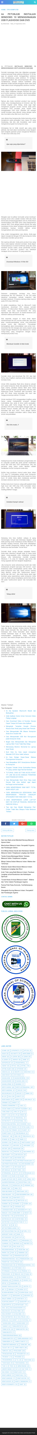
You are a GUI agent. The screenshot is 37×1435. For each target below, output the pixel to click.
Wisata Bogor (6, 1381)
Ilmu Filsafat (6, 1154)
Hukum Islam (16, 1148)
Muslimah (5, 1240)
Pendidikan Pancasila (8, 1259)
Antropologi (6, 1062)
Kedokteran (23, 1182)
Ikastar (16, 1151)
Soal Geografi (6, 1314)
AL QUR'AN (14, 1056)
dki (22, 1111)
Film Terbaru (13, 1130)
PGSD (15, 1271)
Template (5, 1350)
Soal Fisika (17, 1311)
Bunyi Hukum (6, 1099)
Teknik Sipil (23, 1344)
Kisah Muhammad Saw (23, 1194)
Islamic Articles (7, 1179)
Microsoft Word (7, 1234)
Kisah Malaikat (6, 1194)
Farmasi (4, 1127)
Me (13, 1225)
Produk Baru (6, 1274)
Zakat (21, 1384)
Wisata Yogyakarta (8, 1384)
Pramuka (24, 1271)
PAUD (12, 1252)
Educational (19, 1121)
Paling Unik (21, 1249)
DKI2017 (4, 1115)
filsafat (24, 1130)
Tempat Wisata (19, 1347)
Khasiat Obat (6, 1188)
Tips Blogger (17, 1350)
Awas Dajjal (6, 1072)
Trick (11, 1366)
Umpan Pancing (21, 1366)
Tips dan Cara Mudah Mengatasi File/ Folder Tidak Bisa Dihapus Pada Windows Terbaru (21, 809)
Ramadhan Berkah (7, 1277)
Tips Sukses (17, 1357)
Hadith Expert (26, 1142)
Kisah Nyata (17, 1197)
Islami (13, 1176)
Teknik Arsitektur (18, 1326)
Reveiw (25, 1280)
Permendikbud (6, 1268)
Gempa (21, 1139)
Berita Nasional (7, 1090)
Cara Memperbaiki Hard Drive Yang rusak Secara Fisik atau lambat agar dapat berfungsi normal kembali (21, 782)
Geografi (5, 1142)
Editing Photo (6, 1121)
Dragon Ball (19, 1118)
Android (15, 1059)
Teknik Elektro (20, 1329)
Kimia (16, 1188)
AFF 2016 (26, 1050)
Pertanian (18, 1268)
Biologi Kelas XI (7, 1093)
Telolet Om (5, 1347)
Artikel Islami (6, 1069)
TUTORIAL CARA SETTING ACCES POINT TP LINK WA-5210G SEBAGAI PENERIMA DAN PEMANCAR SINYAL (21, 775)
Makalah (4, 1213)
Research (16, 1280)
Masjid (26, 1213)
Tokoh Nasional (20, 1363)
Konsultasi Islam (7, 1200)
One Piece (27, 1243)
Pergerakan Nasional (24, 1265)
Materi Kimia (20, 1219)
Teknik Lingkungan (23, 1338)
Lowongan (17, 1206)
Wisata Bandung (7, 1378)
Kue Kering (16, 1203)
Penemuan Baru (25, 1259)
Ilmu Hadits (5, 1157)
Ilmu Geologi (19, 1154)
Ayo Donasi (17, 1075)
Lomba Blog (5, 1206)
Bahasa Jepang (6, 1084)
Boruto (19, 1096)
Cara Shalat (28, 1099)
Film (3, 1130)
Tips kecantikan (7, 1353)
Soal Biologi (6, 1311)
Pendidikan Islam (19, 1255)
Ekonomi (23, 1124)
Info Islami (18, 1167)
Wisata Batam (21, 1378)
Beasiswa (18, 1084)
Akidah (4, 1056)
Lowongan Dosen (7, 1210)
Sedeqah (11, 1289)
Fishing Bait (5, 1136)
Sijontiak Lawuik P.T (8, 1301)
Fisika (16, 1136)
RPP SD (4, 1283)
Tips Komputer (21, 1353)
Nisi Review (25, 1240)
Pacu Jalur (16, 1246)
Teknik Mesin (6, 1341)
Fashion (14, 1127)
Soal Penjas (21, 1317)
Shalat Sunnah (6, 1298)
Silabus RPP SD (6, 1305)
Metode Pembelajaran (9, 1228)
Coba (21, 1105)
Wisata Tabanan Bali (21, 1381)
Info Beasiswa (26, 1164)
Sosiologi (5, 1320)
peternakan (6, 1271)
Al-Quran (5, 1059)
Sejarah (20, 1289)
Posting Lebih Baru (7, 830)
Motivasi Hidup (6, 1237)
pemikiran (21, 1252)
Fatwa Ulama (26, 1127)
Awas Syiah (27, 1072)
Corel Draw (6, 1111)
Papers (4, 1252)
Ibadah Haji (5, 1151)
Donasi (22, 1115)
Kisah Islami (20, 1191)
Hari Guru (16, 1145)
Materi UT (5, 1225)
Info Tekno (17, 1170)
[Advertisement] (18, 44)
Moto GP (19, 1237)
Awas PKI (17, 1072)
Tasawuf (5, 1326)
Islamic (22, 1176)
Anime (24, 1059)
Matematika (6, 1216)
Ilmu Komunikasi (7, 1160)
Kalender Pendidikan (8, 1182)
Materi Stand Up (19, 1222)
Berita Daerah (6, 1087)
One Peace (16, 1243)
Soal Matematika (7, 1317)
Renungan (5, 1280)
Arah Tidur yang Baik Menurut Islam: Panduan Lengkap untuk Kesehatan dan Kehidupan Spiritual (17, 874)
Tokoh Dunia (27, 1360)
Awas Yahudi (6, 1075)
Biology (19, 1093)
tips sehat (5, 1357)
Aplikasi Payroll (20, 1062)
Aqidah (4, 1066)
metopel (24, 1231)
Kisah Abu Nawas (7, 1191)
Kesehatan (16, 1185)
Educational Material (9, 1124)
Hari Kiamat (27, 1145)
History (4, 1148)
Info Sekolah (6, 1170)
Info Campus (6, 1167)
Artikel (23, 1066)
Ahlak (4, 1053)
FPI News (4, 1139)
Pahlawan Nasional (8, 1249)
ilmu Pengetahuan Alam (24, 1160)
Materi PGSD (6, 1222)
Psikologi (17, 1274)
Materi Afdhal (19, 1216)
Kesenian (27, 1185)
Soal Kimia (18, 1314)
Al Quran (25, 1056)
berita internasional (23, 1087)
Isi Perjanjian (27, 1173)
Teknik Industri (7, 1332)
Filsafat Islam (6, 1133)
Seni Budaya (16, 1295)
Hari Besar (5, 1145)
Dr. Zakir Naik (6, 1118)
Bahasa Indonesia (19, 1078)
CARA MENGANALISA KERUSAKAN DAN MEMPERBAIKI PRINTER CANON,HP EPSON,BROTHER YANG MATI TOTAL (21, 795)
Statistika (24, 1320)
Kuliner (25, 1203)
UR (17, 1369)
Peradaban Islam (7, 1265)
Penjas (17, 1262)
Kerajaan (5, 1185)
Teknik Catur (6, 1329)
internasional (6, 1173)
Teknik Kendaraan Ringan (10, 1335)
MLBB (18, 1234)
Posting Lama (30, 830)
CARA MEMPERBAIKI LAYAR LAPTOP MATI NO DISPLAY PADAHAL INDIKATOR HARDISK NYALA (21, 802)
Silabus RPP (23, 1301)
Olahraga (5, 1243)
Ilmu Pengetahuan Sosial (10, 1164)
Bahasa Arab (6, 1078)
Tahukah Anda (6, 1323)
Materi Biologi (6, 1219)
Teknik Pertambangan (9, 1344)
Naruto (15, 1240)
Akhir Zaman (26, 1053)
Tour (3, 1366)
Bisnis (27, 1093)
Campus (17, 1099)
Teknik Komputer (7, 1338)
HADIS (15, 1142)
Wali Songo (5, 1372)
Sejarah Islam (23, 1292)
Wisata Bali (19, 1375)
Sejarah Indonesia (8, 1292)
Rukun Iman (13, 1283)
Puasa (27, 1274)
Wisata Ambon (6, 1375)
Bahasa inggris (6, 1081)
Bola (10, 1096)
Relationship (22, 1277)
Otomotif (5, 1246)
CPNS (15, 1111)
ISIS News (5, 1176)
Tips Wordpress (7, 1360)
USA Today (25, 1369)
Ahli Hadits (14, 1053)
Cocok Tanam (6, 1108)
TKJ (17, 1360)
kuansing (5, 1203)
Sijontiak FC (20, 1298)
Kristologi (21, 1200)
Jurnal (29, 1179)
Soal (3, 1308)
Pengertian (5, 1262)
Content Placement (21, 1108)
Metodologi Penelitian (9, 1231)
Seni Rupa (27, 1295)
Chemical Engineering (8, 1105)
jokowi (19, 1179)
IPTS (16, 1173)
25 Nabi (4, 1050)
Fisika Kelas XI (27, 1136)
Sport (15, 1320)
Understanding (7, 1369)
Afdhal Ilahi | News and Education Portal (24, 1433)
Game (13, 1139)
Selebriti (5, 1295)
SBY (3, 1289)
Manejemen (16, 1213)
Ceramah (5, 1102)
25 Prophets (15, 1050)
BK (3, 1096)
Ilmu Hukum (17, 1157)
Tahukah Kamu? (21, 1323)
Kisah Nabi (5, 1197)
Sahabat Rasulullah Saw (10, 1286)
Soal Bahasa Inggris (16, 1308)
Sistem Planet (19, 1305)
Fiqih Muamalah (20, 1133)
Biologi (20, 1090)
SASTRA (25, 1286)
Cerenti (14, 1102)
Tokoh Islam (6, 1363)
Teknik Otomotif (20, 1341)
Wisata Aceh (18, 1372)
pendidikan (5, 1255)
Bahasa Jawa (20, 1081)
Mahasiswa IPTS (23, 1210)
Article (13, 1066)
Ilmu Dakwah (27, 1151)
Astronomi (19, 1069)
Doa (13, 1115)
